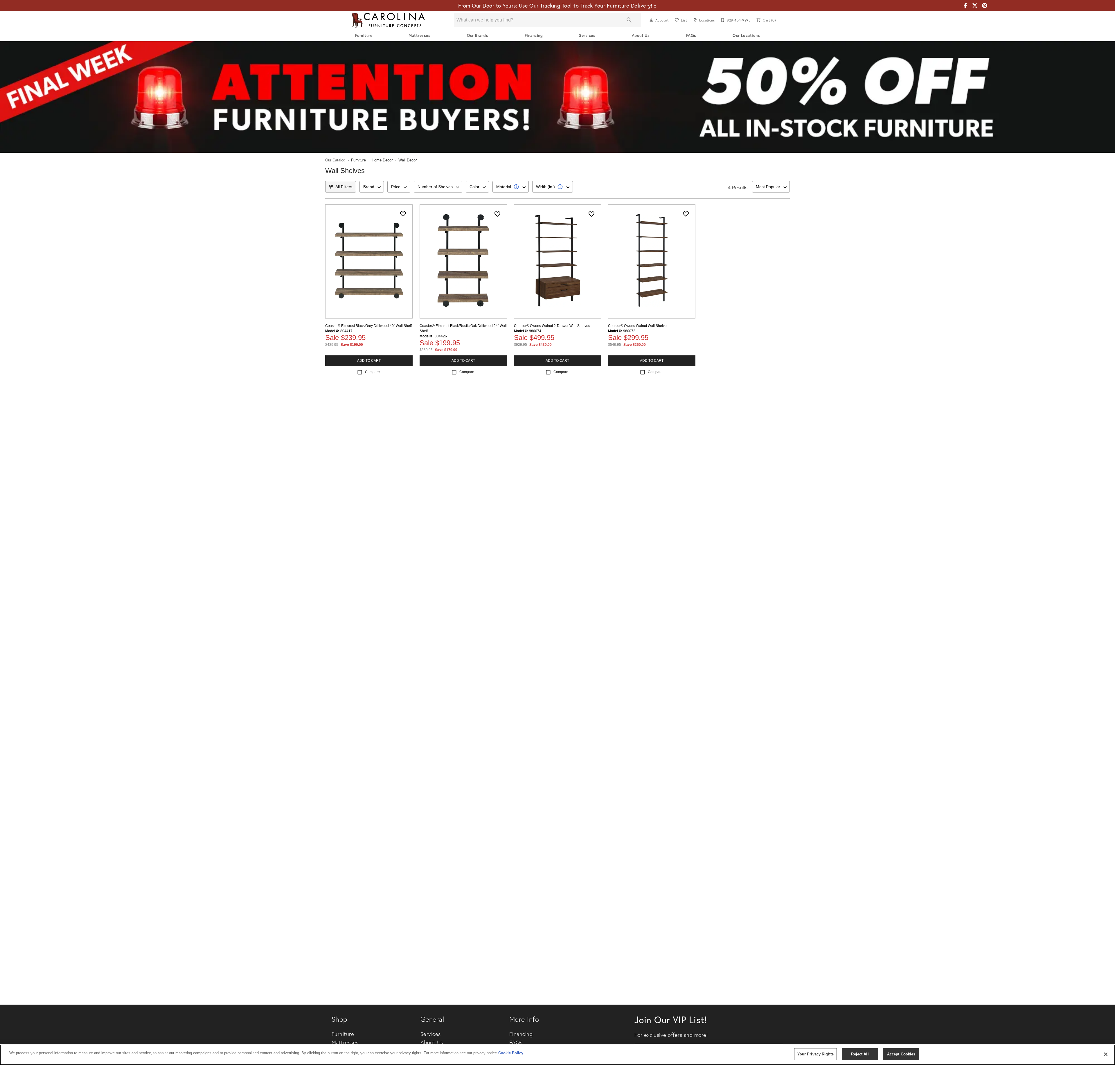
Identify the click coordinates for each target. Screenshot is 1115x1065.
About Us (641, 35)
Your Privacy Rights (815, 1054)
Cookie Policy (510, 1053)
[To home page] (388, 20)
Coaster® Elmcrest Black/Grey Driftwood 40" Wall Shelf (368, 326)
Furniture (363, 35)
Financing (534, 35)
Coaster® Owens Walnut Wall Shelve (637, 326)
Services (587, 35)
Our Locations (746, 35)
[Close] (1105, 1054)
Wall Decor (407, 160)
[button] (651, 20)
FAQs (691, 35)
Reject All (859, 1054)
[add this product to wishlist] (403, 214)
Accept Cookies (901, 1054)
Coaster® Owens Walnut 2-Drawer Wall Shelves (552, 326)
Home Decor (382, 160)
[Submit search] (629, 20)
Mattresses (419, 35)
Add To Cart (369, 361)
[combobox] (371, 187)
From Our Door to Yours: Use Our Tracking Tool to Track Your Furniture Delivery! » (557, 5)
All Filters (343, 186)
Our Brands (477, 35)
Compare (372, 372)
